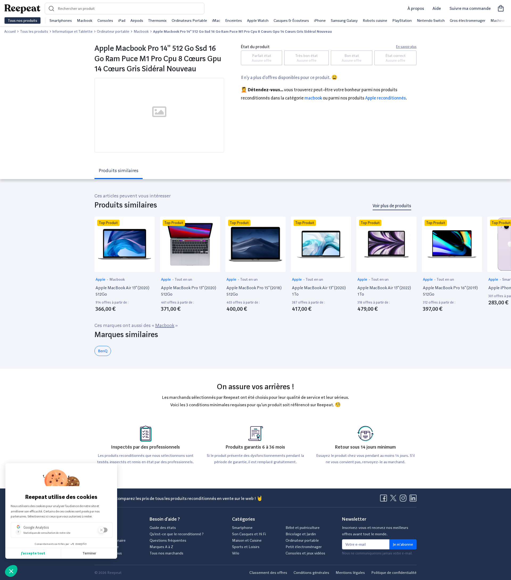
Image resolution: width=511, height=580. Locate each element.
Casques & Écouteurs (291, 20)
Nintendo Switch (431, 20)
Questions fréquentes (168, 540)
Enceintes (233, 20)
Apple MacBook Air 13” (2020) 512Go (122, 291)
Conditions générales (311, 572)
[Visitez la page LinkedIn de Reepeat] (413, 500)
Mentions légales (350, 572)
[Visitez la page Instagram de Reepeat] (404, 500)
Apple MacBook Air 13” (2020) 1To (319, 291)
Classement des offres (268, 572)
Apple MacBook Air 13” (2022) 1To (384, 291)
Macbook (84, 20)
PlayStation (402, 20)
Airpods (136, 20)
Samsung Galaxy (344, 20)
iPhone (320, 20)
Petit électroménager (304, 547)
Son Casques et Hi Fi (249, 534)
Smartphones (61, 20)
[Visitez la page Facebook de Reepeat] (384, 500)
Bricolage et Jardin (301, 534)
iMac (216, 20)
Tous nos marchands (166, 553)
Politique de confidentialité (394, 572)
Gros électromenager (467, 20)
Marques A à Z (161, 547)
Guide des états (163, 527)
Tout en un (183, 279)
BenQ (103, 351)
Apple (101, 279)
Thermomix (157, 20)
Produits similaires (118, 170)
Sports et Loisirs (245, 547)
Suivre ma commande (470, 8)
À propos (415, 8)
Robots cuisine (375, 20)
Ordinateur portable (302, 540)
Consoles (105, 20)
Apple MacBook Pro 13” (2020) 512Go (188, 291)
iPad (121, 20)
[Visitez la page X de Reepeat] (394, 500)
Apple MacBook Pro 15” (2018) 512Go (254, 291)
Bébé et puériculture (303, 527)
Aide (436, 8)
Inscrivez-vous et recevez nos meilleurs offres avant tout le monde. (375, 530)
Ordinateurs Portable (189, 20)
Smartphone (242, 527)
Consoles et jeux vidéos (305, 553)
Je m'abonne (403, 544)
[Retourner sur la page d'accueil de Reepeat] (22, 8)
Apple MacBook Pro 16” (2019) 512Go (450, 291)
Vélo (235, 553)
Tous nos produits (22, 20)
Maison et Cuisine (247, 540)
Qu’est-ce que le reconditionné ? (177, 534)
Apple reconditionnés (385, 98)
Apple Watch (258, 20)
